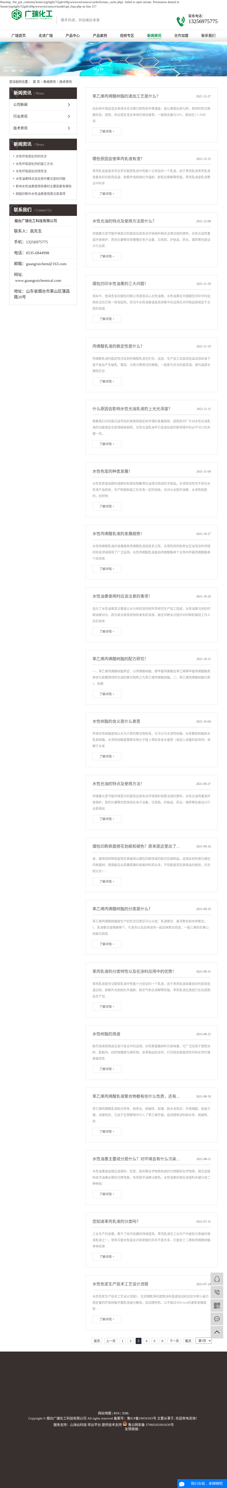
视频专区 (127, 35)
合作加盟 (181, 35)
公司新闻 (20, 104)
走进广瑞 (46, 35)
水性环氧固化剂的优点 (31, 156)
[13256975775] (217, 1292)
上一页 (110, 1341)
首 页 (36, 81)
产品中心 (73, 35)
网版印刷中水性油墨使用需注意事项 (40, 193)
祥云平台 (94, 1425)
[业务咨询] (217, 1279)
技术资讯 (65, 81)
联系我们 (208, 35)
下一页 (174, 1341)
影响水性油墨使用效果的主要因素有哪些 (44, 186)
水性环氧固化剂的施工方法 (34, 164)
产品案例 (100, 35)
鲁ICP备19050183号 (141, 1418)
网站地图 (104, 1413)
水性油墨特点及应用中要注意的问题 (40, 178)
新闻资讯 (154, 35)
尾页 (188, 1341)
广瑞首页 (19, 35)
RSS (116, 1413)
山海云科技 (78, 1425)
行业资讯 (20, 116)
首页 (97, 1341)
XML (125, 1413)
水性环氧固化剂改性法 (31, 171)
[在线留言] (217, 1319)
